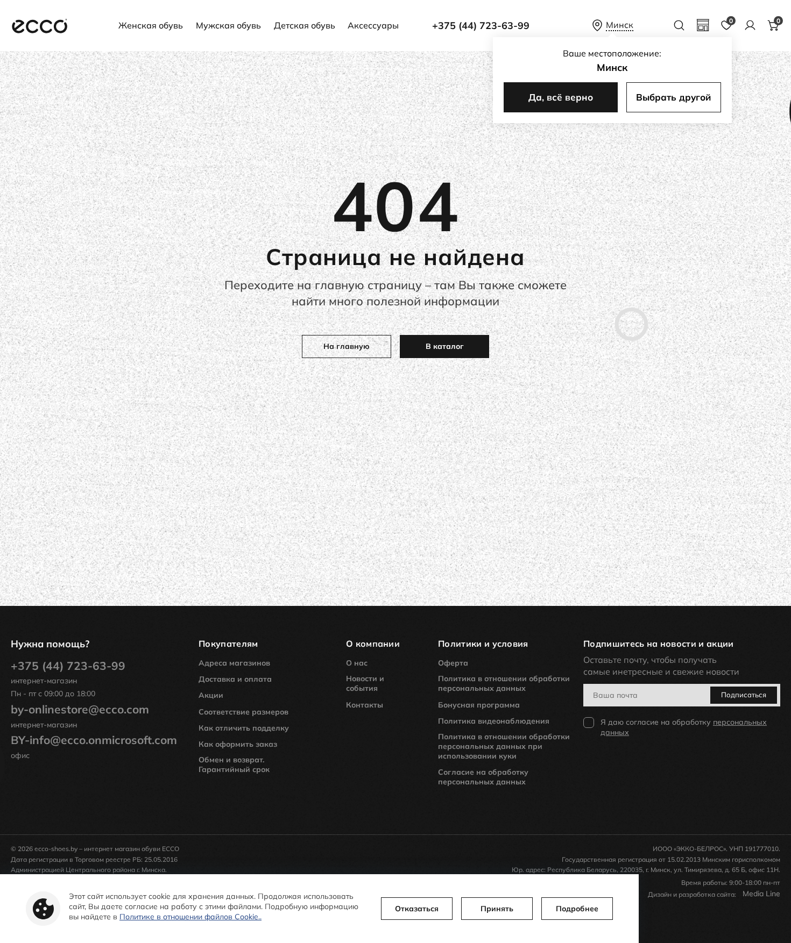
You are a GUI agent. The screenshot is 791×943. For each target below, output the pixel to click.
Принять (497, 908)
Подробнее (577, 908)
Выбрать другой (673, 97)
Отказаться (417, 908)
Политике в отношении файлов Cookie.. (190, 916)
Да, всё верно (560, 97)
